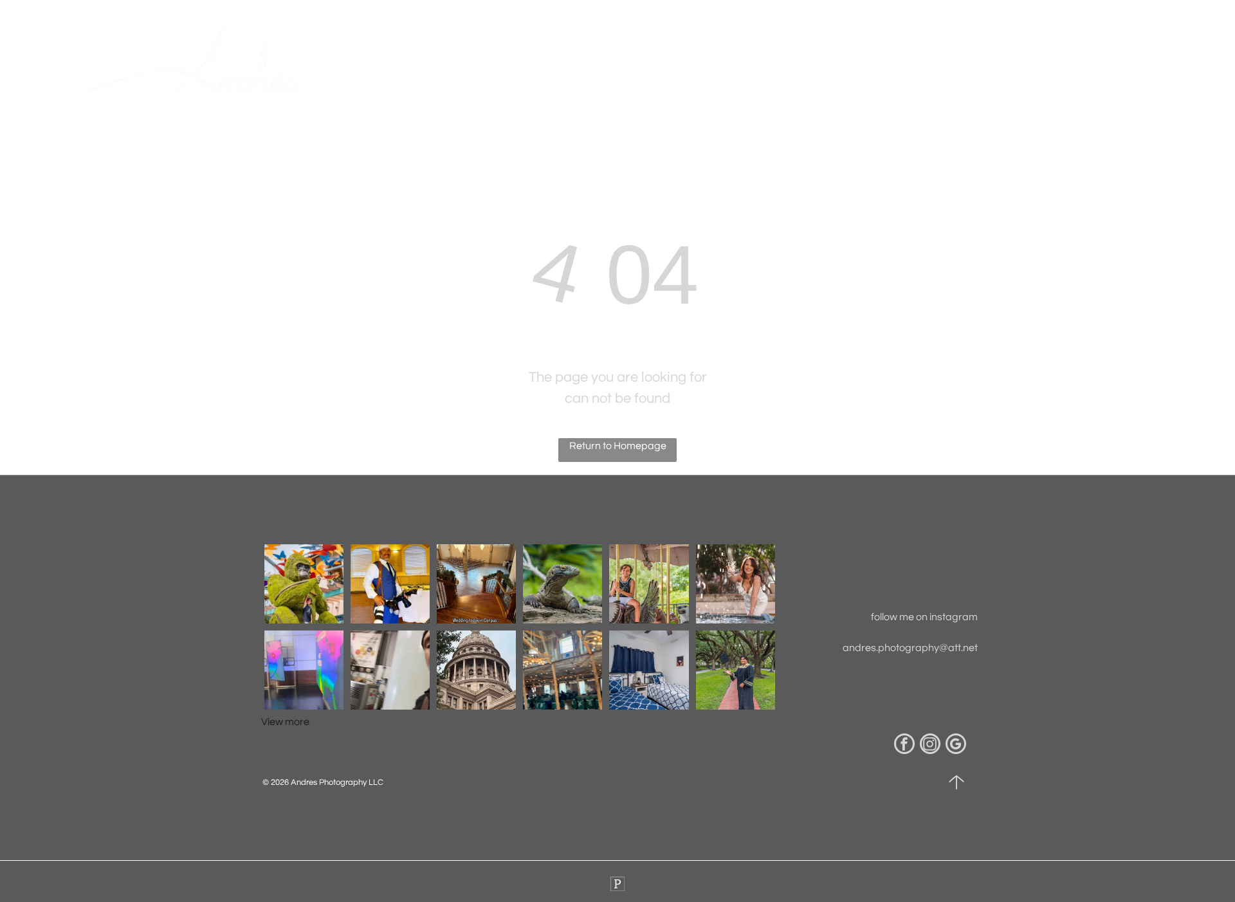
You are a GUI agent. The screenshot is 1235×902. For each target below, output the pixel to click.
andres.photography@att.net (910, 648)
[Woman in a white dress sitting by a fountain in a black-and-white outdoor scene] (562, 583)
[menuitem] (669, 67)
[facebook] (904, 745)
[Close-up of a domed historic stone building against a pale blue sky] (476, 670)
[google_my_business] (956, 745)
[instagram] (930, 745)
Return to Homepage (617, 446)
